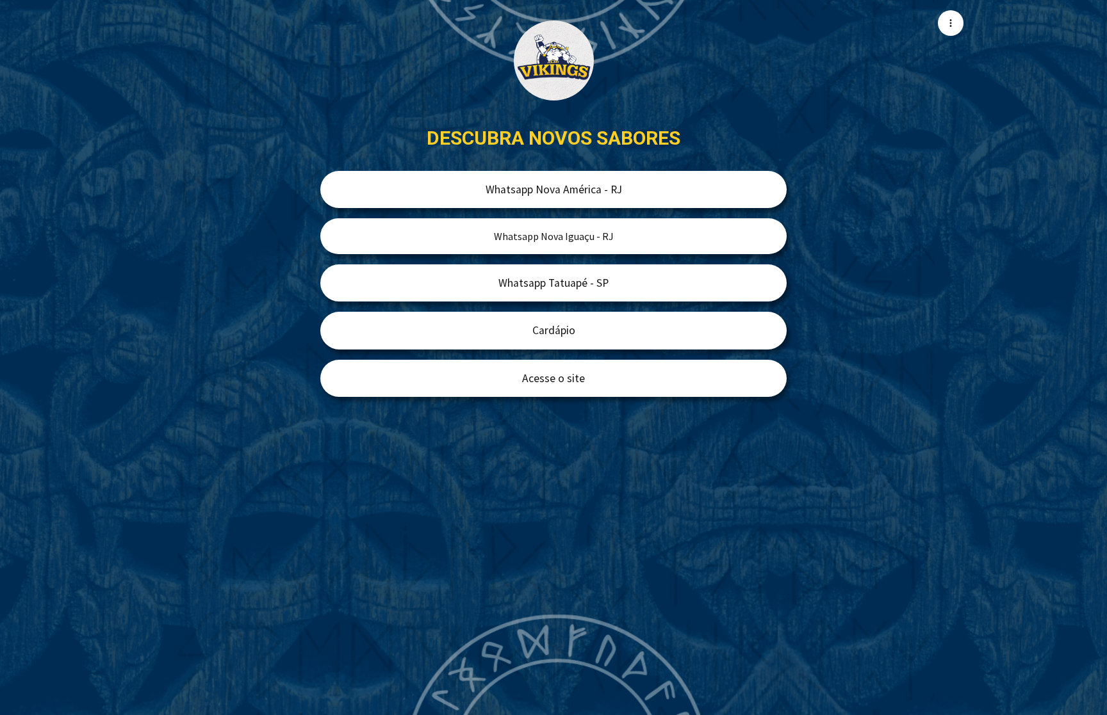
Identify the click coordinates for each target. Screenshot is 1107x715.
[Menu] (951, 23)
